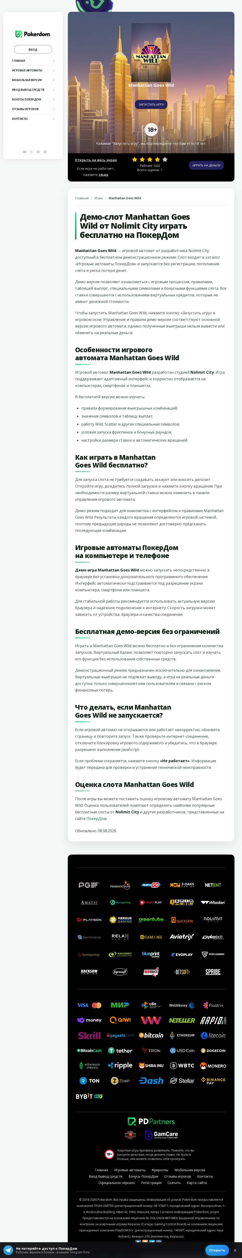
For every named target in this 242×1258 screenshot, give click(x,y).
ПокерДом (96, 818)
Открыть (217, 1250)
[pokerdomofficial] (38, 152)
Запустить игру (151, 104)
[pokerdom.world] (31, 152)
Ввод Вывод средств (28, 90)
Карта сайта (197, 1182)
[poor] (142, 159)
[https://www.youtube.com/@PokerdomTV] (24, 152)
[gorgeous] (165, 159)
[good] (157, 159)
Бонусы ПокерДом (26, 99)
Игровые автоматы (27, 70)
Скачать (174, 1182)
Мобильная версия (27, 80)
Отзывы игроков (25, 109)
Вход (33, 49)
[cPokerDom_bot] (45, 152)
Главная (18, 61)
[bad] (134, 159)
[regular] (149, 159)
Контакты (20, 119)
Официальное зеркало (117, 1182)
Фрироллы (160, 1170)
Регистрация (151, 1182)
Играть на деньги (206, 165)
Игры (99, 198)
